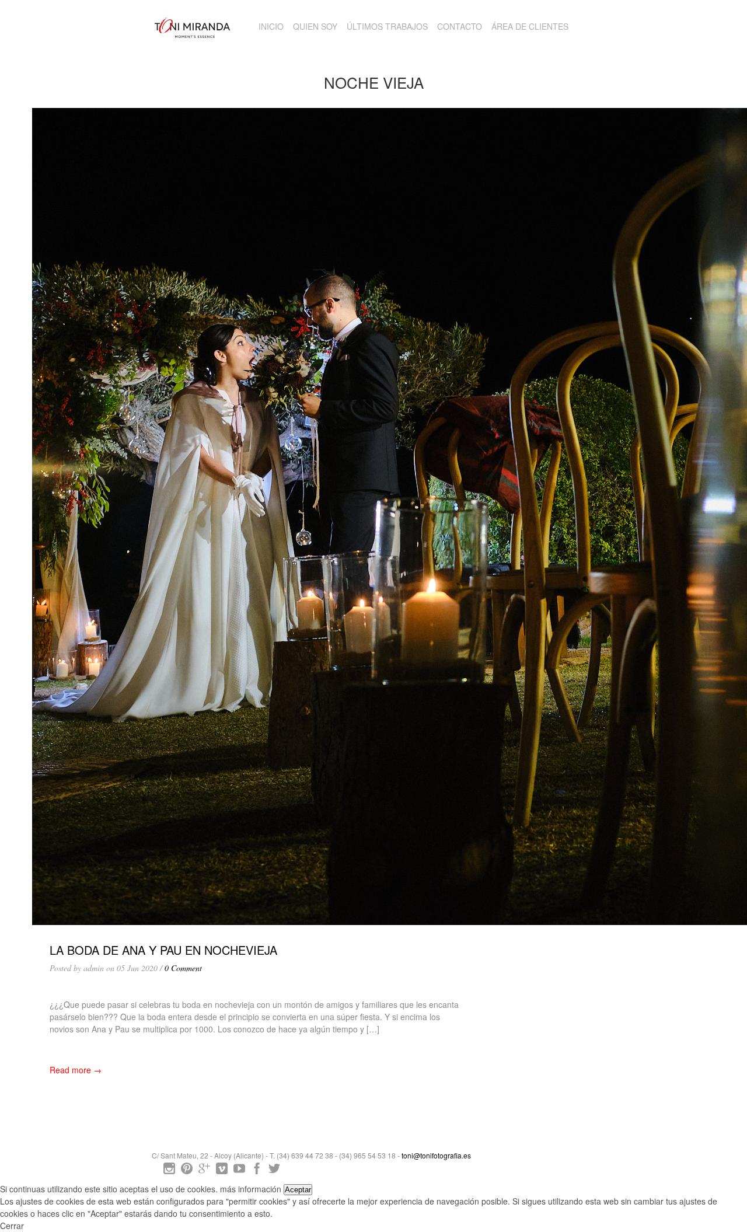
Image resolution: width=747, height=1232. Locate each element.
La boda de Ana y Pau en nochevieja (163, 949)
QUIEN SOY (315, 26)
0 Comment (183, 967)
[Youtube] (239, 1171)
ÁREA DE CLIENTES (529, 26)
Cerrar (12, 1225)
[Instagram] (169, 1171)
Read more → (76, 1070)
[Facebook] (257, 1171)
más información (250, 1189)
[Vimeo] (222, 1171)
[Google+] (204, 1171)
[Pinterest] (187, 1171)
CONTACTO (459, 26)
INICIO (271, 26)
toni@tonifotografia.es (436, 1155)
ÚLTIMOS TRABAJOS (387, 26)
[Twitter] (274, 1171)
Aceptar (298, 1189)
